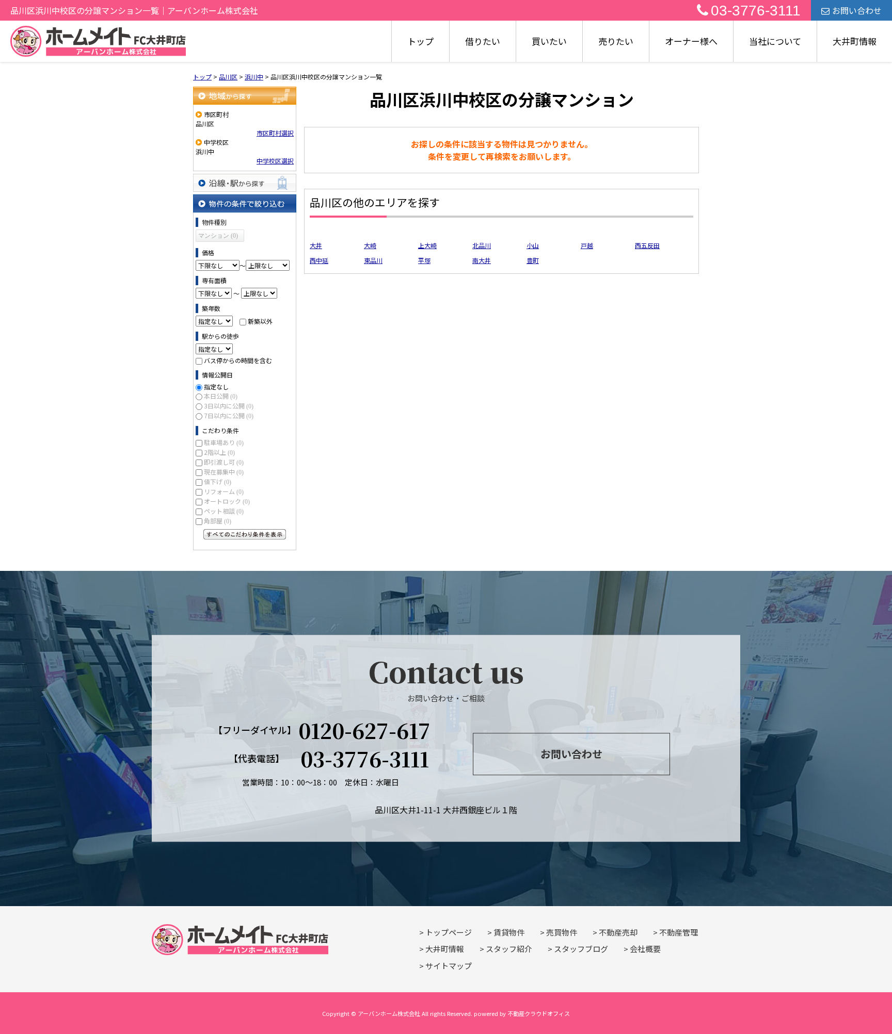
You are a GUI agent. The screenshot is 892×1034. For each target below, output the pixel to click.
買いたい (549, 41)
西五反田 (647, 245)
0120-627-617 (364, 730)
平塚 (424, 260)
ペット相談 (224, 510)
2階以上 (219, 452)
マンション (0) (218, 235)
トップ (420, 41)
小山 (533, 245)
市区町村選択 (275, 132)
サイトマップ (448, 965)
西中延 (319, 260)
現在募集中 (224, 471)
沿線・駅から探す (244, 183)
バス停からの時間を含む (238, 360)
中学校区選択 (275, 160)
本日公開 (220, 395)
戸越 (587, 245)
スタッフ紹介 (509, 948)
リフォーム (224, 491)
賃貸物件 (508, 932)
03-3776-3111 (756, 11)
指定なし (216, 386)
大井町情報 (855, 41)
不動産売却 (618, 932)
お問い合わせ (857, 10)
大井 (316, 245)
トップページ (448, 932)
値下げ (217, 481)
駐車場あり (224, 442)
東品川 (373, 260)
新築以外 (260, 321)
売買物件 (561, 932)
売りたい (615, 41)
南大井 (481, 260)
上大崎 (427, 245)
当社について (775, 41)
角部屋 (217, 520)
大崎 (370, 245)
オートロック (227, 501)
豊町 (533, 260)
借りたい (482, 41)
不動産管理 (678, 932)
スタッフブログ (581, 948)
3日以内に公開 (228, 405)
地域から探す (244, 96)
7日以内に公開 (228, 415)
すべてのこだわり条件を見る (244, 534)
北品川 (481, 245)
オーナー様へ (691, 41)
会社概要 (645, 948)
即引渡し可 (224, 461)
